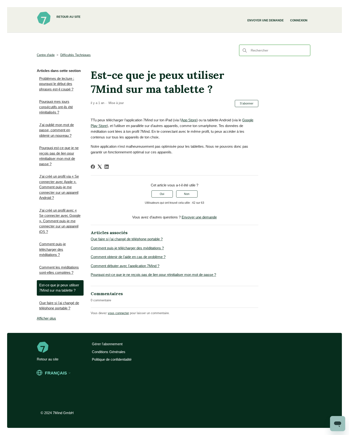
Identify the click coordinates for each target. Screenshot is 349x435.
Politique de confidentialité (112, 359)
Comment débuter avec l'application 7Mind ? (125, 266)
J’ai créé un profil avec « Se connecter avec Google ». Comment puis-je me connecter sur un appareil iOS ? (59, 221)
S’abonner (246, 103)
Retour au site (68, 17)
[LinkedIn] (106, 167)
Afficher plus (46, 318)
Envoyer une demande (265, 20)
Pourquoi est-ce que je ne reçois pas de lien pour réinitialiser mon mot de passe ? (59, 156)
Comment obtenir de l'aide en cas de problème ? (128, 257)
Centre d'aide (46, 55)
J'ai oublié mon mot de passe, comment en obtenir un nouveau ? (56, 130)
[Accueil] (44, 24)
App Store (189, 120)
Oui (162, 194)
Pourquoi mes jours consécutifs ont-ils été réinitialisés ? (56, 106)
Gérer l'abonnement (107, 344)
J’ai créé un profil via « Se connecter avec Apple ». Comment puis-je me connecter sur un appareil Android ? (59, 187)
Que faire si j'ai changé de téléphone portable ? (59, 305)
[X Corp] (100, 167)
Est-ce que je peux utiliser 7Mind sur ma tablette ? (59, 288)
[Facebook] (93, 167)
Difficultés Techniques (75, 55)
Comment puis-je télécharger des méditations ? (52, 249)
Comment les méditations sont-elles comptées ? (59, 270)
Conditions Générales (108, 352)
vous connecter (118, 313)
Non (186, 194)
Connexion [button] (298, 20)
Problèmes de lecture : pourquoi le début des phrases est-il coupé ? (56, 83)
